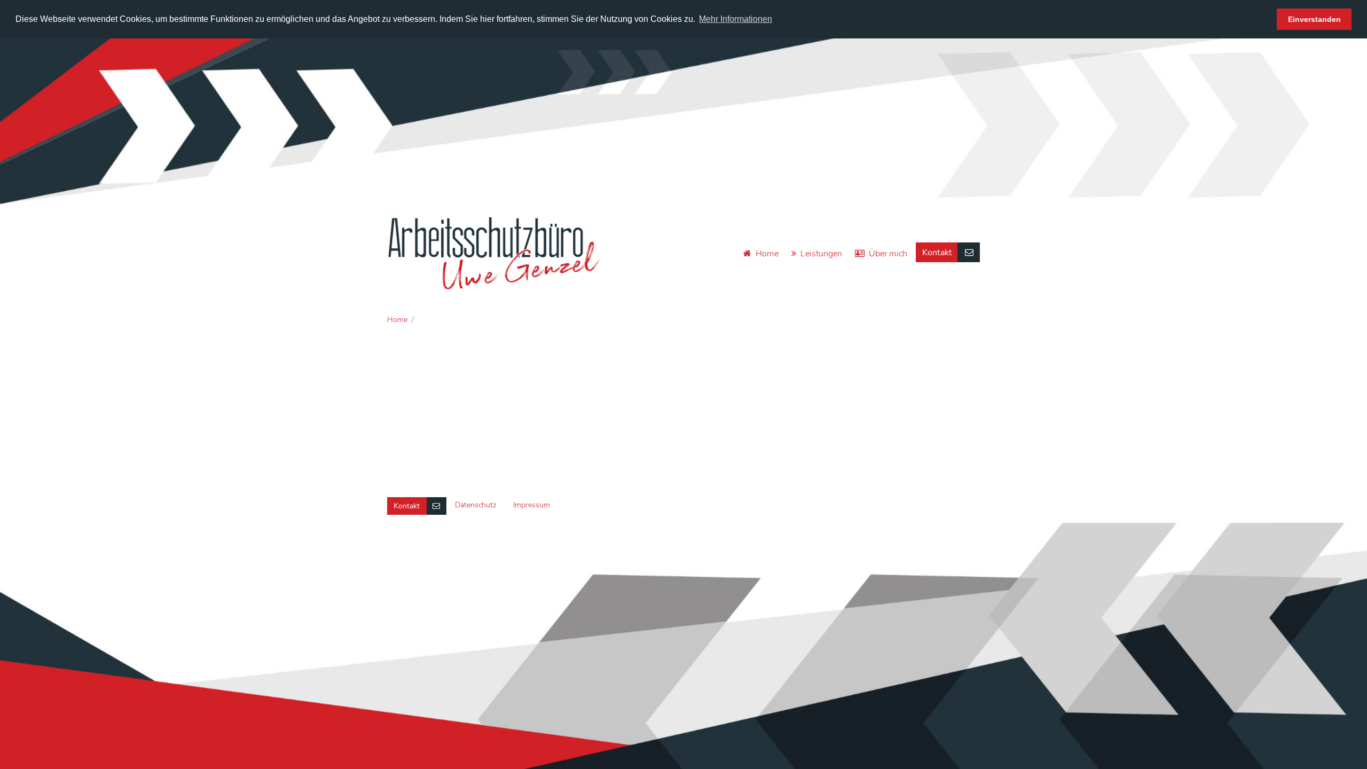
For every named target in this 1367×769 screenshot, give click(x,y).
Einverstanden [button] (1314, 19)
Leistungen (821, 254)
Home (767, 254)
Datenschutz (475, 505)
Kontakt (937, 252)
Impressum (531, 505)
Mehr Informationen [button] (735, 18)
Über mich (888, 254)
